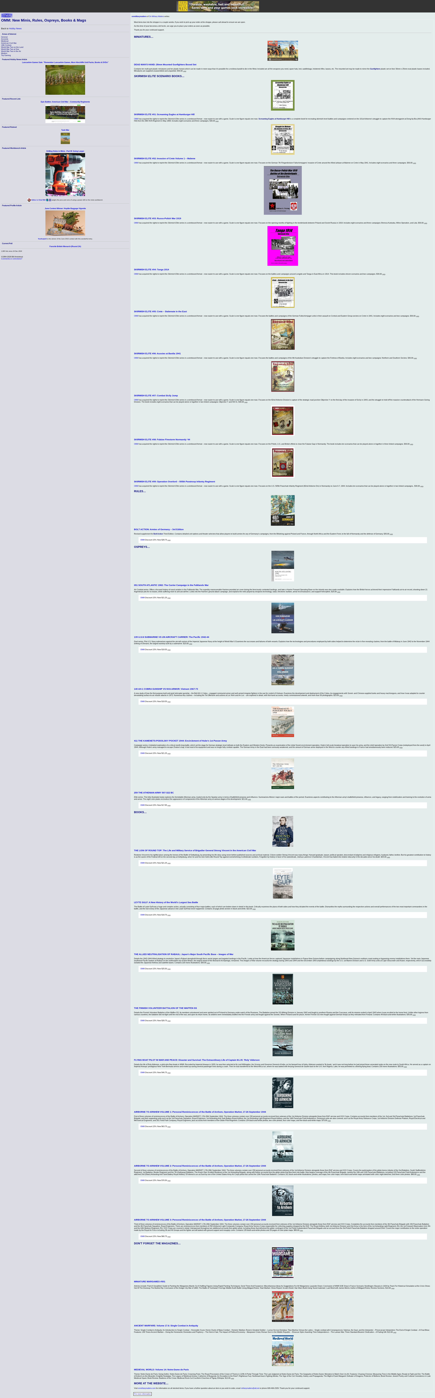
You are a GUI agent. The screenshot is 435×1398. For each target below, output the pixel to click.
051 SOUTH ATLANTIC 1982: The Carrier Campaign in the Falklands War (171, 585)
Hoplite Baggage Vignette (65, 208)
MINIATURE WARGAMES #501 (149, 1281)
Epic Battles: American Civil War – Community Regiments (65, 102)
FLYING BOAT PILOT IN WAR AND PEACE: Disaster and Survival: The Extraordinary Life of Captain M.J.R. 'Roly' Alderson (197, 1060)
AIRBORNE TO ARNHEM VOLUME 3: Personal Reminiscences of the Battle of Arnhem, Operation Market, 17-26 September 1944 (200, 1220)
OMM (136, 119)
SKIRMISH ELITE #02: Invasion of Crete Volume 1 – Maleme (164, 158)
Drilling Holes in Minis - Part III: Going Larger (65, 151)
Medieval (4, 41)
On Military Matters (156, 16)
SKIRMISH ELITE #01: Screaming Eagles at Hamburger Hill (164, 114)
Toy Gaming (6, 55)
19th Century (6, 45)
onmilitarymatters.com (147, 1388)
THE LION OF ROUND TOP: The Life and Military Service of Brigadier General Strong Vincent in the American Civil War (195, 850)
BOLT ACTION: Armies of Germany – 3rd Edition (159, 529)
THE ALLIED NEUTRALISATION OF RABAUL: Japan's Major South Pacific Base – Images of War (183, 954)
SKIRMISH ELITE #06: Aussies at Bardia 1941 (157, 353)
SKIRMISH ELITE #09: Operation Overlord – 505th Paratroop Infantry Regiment (174, 481)
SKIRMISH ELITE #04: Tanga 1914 (151, 269)
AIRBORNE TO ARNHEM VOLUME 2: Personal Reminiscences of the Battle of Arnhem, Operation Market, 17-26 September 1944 (200, 1166)
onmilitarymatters (139, 16)
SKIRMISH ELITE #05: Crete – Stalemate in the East (160, 311)
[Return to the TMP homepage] (6, 16)
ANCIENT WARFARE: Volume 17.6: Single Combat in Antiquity (166, 1325)
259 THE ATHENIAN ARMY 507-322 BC (154, 792)
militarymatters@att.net (250, 1388)
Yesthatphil (42, 239)
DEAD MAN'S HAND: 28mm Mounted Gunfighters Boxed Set (165, 64)
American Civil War (9, 43)
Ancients (4, 39)
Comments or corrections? (11, 259)
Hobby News (15, 28)
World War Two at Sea (10, 49)
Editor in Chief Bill (38, 200)
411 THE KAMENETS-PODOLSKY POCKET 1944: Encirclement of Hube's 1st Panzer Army (180, 741)
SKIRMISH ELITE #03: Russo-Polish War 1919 (157, 218)
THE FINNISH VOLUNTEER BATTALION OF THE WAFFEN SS (165, 1008)
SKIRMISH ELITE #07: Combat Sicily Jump (156, 395)
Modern (4, 53)
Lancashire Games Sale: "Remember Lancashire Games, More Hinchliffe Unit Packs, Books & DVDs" (65, 62)
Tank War (65, 130)
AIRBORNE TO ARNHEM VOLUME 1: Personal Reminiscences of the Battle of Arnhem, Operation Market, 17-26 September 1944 (200, 1112)
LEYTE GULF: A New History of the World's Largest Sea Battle (166, 902)
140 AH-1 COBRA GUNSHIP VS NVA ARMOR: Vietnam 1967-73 (166, 689)
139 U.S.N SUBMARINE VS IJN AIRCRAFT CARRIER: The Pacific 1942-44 (171, 637)
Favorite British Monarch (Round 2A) (65, 246)
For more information (142, 1394)
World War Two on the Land (12, 47)
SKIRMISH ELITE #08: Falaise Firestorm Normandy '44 (162, 439)
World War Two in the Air (11, 51)
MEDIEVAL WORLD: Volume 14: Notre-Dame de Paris (161, 1369)
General (4, 37)
